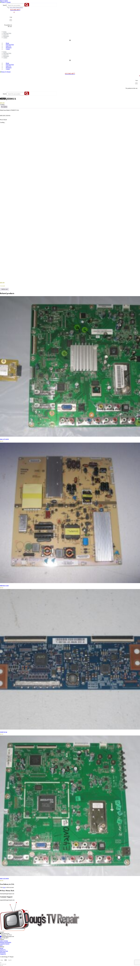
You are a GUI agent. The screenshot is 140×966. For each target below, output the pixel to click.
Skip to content (4, 0)
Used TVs (8, 46)
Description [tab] (4, 106)
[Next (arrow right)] (2, 965)
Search (4, 5)
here (4, 887)
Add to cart (4, 289)
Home (7, 43)
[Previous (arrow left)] (0, 965)
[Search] (26, 4)
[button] (11, 20)
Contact (5, 37)
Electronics (9, 47)
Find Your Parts (10, 44)
